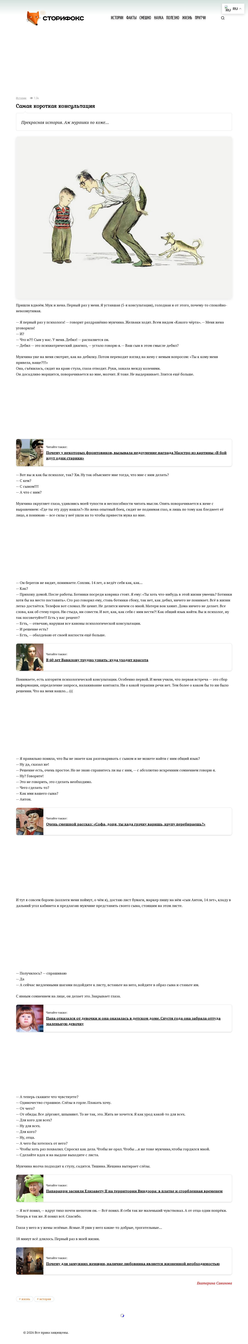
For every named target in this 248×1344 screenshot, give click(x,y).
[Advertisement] (124, 63)
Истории (117, 18)
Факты (131, 18)
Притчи (200, 18)
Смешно (145, 18)
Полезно (172, 18)
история (45, 1299)
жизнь (25, 1299)
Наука (158, 18)
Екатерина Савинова (214, 1283)
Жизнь (187, 18)
